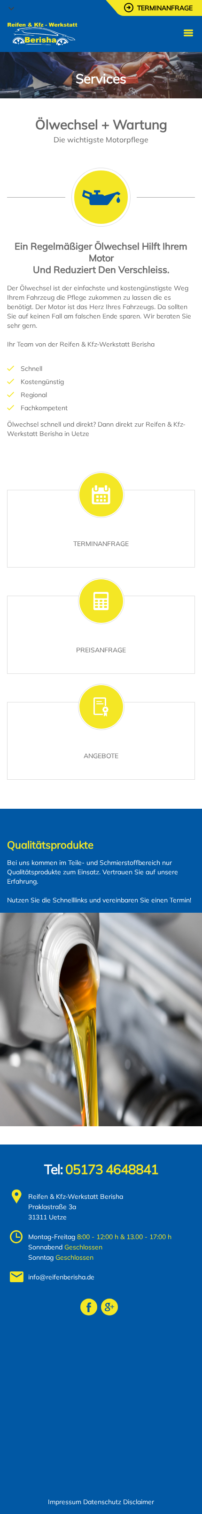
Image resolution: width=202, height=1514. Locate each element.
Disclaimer (138, 1502)
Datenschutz (102, 1502)
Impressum (64, 1502)
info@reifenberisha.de (61, 1277)
